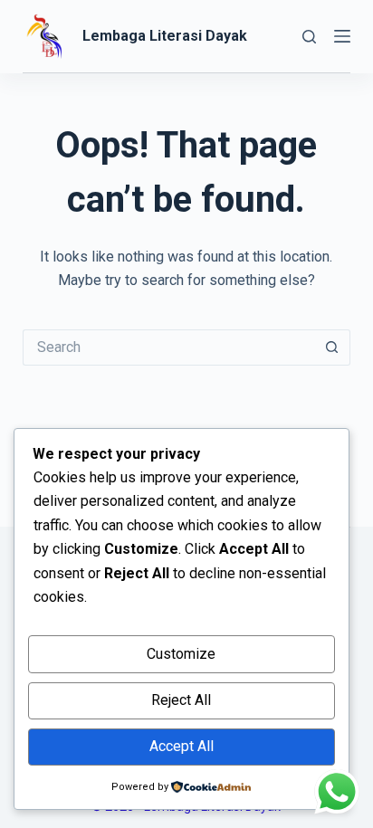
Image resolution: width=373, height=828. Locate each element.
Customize (181, 653)
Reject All (181, 700)
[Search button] (332, 347)
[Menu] (342, 36)
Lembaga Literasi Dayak (164, 35)
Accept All (181, 746)
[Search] (309, 36)
